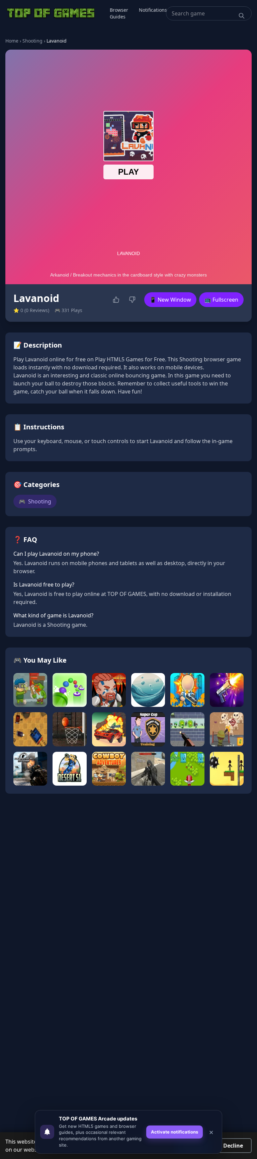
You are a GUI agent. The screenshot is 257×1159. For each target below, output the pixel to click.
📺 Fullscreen (221, 299)
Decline (233, 1145)
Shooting (32, 41)
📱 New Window (170, 299)
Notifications (153, 10)
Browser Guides (119, 13)
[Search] (242, 16)
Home (11, 41)
